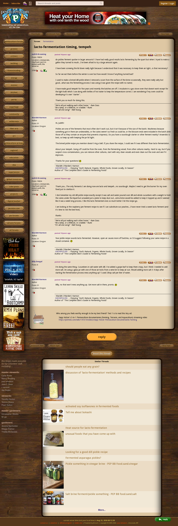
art (14, 136)
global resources (14, 179)
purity (14, 100)
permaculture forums (14, 42)
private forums (14, 223)
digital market (14, 201)
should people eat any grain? (82, 366)
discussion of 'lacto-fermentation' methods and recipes (98, 372)
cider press (14, 187)
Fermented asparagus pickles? (83, 457)
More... (101, 510)
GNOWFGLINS (61, 168)
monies (14, 85)
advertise (53, 523)
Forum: (37, 41)
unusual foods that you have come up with (90, 433)
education (13, 158)
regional (14, 150)
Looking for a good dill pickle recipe (86, 452)
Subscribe (15, 3)
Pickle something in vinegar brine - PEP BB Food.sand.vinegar (101, 463)
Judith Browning (39, 54)
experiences (14, 172)
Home (5, 3)
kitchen (14, 92)
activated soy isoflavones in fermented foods (92, 406)
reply (102, 337)
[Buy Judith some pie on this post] (151, 55)
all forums (13, 230)
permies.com (14, 208)
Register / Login (167, 3)
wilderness (14, 121)
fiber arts (14, 129)
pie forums (14, 216)
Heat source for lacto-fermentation (86, 427)
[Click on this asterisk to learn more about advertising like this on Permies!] (149, 23)
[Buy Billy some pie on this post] (151, 262)
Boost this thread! (101, 353)
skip (14, 165)
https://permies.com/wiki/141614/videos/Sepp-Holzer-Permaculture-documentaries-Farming (98, 320)
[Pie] (25, 3)
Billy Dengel (37, 262)
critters (14, 56)
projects (14, 194)
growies (14, 49)
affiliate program (66, 523)
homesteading (14, 71)
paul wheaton (122, 523)
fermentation (48, 41)
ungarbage (14, 107)
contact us (44, 523)
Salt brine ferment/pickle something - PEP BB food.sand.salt (101, 494)
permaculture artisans (14, 143)
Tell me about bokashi (78, 412)
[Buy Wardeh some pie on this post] (151, 118)
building (14, 63)
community (14, 114)
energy (14, 78)
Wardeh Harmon (39, 118)
